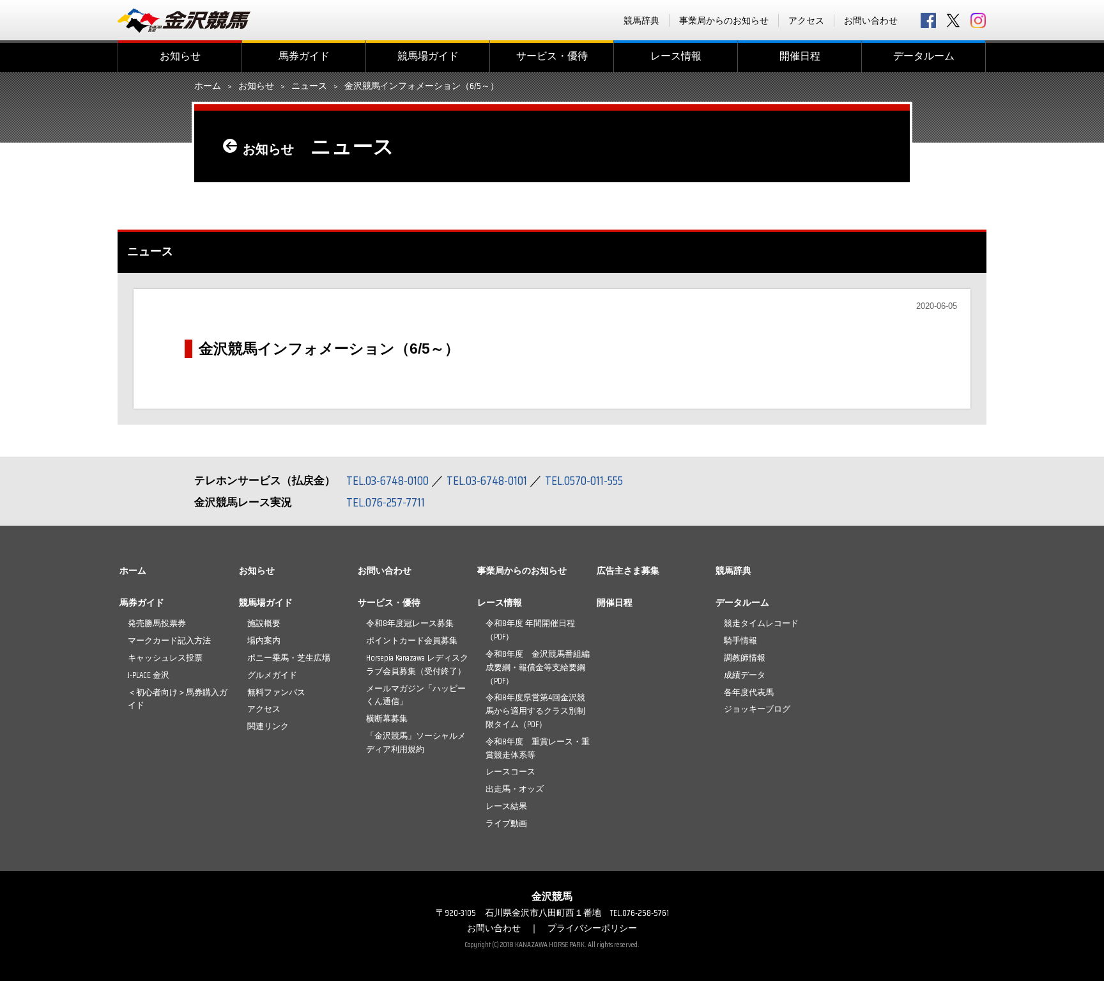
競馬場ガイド (428, 56)
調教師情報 (744, 657)
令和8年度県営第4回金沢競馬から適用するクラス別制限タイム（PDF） (535, 711)
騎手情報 (740, 640)
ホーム (207, 86)
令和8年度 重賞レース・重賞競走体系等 (538, 748)
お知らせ (180, 56)
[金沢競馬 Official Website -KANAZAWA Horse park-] (185, 20)
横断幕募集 (387, 718)
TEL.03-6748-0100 (387, 480)
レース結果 (506, 806)
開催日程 (799, 56)
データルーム (923, 56)
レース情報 (676, 56)
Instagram (978, 20)
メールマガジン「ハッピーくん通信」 (416, 695)
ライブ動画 (506, 823)
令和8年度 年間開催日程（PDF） (530, 629)
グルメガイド (272, 675)
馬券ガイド (304, 56)
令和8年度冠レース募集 (410, 623)
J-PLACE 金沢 (148, 675)
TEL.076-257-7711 (385, 502)
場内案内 (263, 640)
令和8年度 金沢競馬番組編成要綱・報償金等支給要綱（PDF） (538, 667)
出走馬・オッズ (515, 789)
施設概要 (263, 623)
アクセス (806, 20)
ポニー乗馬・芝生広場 (288, 657)
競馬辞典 (641, 20)
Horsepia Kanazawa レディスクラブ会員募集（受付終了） (417, 664)
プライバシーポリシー (592, 928)
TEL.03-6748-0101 (487, 480)
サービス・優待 (552, 56)
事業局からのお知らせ (724, 20)
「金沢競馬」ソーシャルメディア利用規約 (416, 742)
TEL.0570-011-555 (584, 480)
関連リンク (268, 726)
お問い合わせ (871, 20)
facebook (928, 20)
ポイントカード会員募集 (411, 640)
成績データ (744, 675)
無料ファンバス (276, 692)
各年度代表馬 (749, 692)
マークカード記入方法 (169, 640)
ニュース (309, 86)
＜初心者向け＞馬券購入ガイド (177, 699)
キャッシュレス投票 (165, 657)
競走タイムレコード (761, 623)
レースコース (510, 771)
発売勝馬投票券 (157, 623)
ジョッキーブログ (757, 709)
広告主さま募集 (628, 570)
